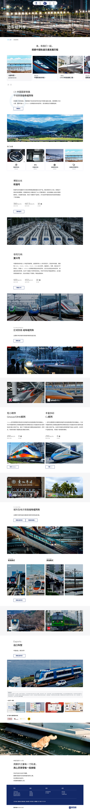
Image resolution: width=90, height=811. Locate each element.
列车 (14, 788)
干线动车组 (15, 791)
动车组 (36, 4)
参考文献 (31, 801)
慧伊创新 (15, 807)
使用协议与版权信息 (21, 801)
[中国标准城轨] (32, 521)
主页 (10, 39)
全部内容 (63, 791)
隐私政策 (27, 801)
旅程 (49, 4)
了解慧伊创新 (64, 794)
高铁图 (30, 791)
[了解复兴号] (18, 289)
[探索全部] (18, 342)
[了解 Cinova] (13, 468)
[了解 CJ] (50, 468)
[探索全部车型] (19, 521)
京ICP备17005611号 (42, 801)
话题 (53, 4)
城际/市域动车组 (16, 793)
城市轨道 (31, 795)
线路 (40, 4)
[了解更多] (18, 109)
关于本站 (21, 696)
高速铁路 (31, 793)
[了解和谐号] (18, 212)
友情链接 (36, 801)
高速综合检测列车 (16, 795)
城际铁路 (31, 794)
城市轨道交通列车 (16, 794)
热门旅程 (47, 793)
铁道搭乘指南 (48, 791)
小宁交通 (63, 793)
